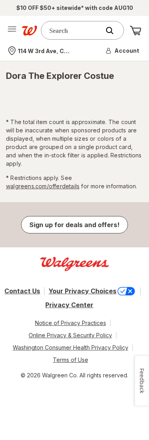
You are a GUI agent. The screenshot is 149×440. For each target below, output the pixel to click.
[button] (123, 51)
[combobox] (72, 30)
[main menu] (12, 30)
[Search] (114, 30)
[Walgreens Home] (29, 30)
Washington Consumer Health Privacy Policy (70, 347)
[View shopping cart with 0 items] (135, 30)
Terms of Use (70, 359)
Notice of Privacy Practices (70, 322)
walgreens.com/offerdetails (42, 186)
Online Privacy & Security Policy (70, 335)
